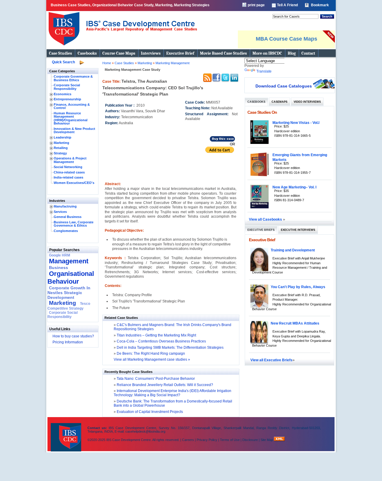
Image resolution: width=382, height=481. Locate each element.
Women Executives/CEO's (74, 183)
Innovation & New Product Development (74, 130)
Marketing (61, 143)
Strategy (60, 153)
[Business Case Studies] (122, 48)
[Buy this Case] (222, 141)
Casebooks (87, 53)
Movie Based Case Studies (223, 53)
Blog (292, 53)
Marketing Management (172, 63)
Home (106, 63)
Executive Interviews (298, 229)
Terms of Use (230, 440)
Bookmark (320, 5)
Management (68, 261)
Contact (308, 53)
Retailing (61, 148)
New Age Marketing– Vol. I (294, 187)
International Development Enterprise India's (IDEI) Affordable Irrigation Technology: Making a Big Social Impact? (172, 393)
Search (327, 16)
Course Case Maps (118, 53)
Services (60, 211)
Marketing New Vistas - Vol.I (295, 123)
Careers (188, 440)
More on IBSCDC (267, 53)
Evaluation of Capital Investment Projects (149, 412)
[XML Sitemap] (279, 440)
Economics (62, 94)
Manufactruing (65, 206)
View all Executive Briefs (271, 360)
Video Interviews (307, 101)
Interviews (151, 53)
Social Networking (68, 167)
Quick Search (63, 62)
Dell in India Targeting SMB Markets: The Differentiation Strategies (170, 347)
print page (256, 5)
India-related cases (68, 177)
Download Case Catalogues (283, 86)
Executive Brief (180, 53)
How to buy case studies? (73, 336)
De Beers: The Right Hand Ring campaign (151, 353)
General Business (67, 217)
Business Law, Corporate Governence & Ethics (73, 224)
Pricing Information (68, 342)
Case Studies (60, 53)
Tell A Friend (287, 5)
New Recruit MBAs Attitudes (295, 323)
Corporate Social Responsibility (67, 86)
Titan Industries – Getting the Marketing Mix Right (156, 335)
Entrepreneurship (67, 99)
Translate (264, 71)
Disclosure (250, 440)
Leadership (62, 137)
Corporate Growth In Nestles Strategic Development (68, 292)
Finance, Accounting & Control (72, 106)
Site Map (267, 440)
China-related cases (69, 172)
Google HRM (59, 255)
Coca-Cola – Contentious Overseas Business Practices (161, 341)
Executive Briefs (261, 229)
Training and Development (293, 250)
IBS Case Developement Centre (66, 433)
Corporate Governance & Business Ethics (73, 78)
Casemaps (279, 101)
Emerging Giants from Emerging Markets (299, 157)
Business (58, 267)
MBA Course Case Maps (286, 39)
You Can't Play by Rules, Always (298, 287)
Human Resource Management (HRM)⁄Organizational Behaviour (70, 118)
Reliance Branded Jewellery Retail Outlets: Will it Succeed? (164, 385)
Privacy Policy (207, 440)
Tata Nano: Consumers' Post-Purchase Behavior (155, 378)
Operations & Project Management (70, 160)
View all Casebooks (266, 219)
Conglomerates (66, 231)
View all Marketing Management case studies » (152, 359)
